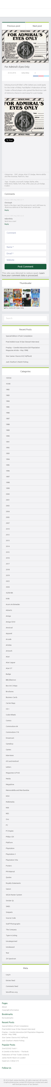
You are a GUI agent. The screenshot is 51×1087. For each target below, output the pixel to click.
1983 (8, 395)
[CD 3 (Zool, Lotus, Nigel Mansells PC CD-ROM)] (26, 299)
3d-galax (12, 181)
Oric (7, 819)
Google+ (41, 78)
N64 (7, 808)
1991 (8, 442)
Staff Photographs (13, 924)
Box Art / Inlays (11, 686)
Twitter (46, 78)
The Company (11, 929)
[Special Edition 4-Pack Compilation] (8, 290)
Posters (9, 866)
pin (35, 184)
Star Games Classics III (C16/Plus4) (19, 356)
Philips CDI (10, 837)
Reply (7, 210)
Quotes (9, 877)
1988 (8, 424)
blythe (32, 181)
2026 (8, 587)
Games (8, 749)
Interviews (10, 755)
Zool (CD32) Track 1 (9, 1048)
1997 (8, 476)
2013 (8, 540)
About (4, 1007)
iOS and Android (12, 761)
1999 (8, 488)
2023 (8, 581)
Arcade (8, 639)
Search (10, 12)
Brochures (10, 691)
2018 (8, 569)
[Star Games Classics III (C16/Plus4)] (35, 290)
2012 (8, 535)
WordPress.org (12, 992)
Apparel (9, 633)
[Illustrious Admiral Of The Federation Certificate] (14, 308)
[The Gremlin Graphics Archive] (25, 4)
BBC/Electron (11, 680)
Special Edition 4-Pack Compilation (19, 336)
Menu (47, 12)
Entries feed (10, 980)
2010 (8, 529)
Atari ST (27, 174)
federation (9, 184)
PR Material (10, 871)
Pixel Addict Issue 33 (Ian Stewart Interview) (22, 342)
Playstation (10, 848)
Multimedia (10, 802)
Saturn (8, 889)
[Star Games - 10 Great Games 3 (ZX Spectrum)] (17, 299)
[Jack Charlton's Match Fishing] (8, 299)
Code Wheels (11, 715)
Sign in (40, 12)
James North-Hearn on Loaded (13, 1058)
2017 (8, 564)
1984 (8, 401)
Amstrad (9, 627)
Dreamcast (10, 738)
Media (8, 778)
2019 (8, 575)
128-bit (8, 378)
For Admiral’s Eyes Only (17, 66)
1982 (8, 389)
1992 (8, 447)
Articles (9, 645)
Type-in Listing (11, 935)
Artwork (9, 651)
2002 (8, 506)
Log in (8, 974)
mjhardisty (25, 73)
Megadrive (10, 784)
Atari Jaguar (10, 662)
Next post (37, 26)
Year (27, 176)
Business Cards (11, 697)
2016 (8, 558)
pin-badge (41, 184)
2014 (8, 546)
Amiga (21, 174)
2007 (8, 523)
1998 (8, 482)
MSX (7, 796)
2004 (8, 511)
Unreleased (10, 947)
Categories (4, 12)
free (23, 184)
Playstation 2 (11, 854)
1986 (8, 413)
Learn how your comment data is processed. (23, 274)
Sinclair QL (10, 900)
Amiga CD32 (10, 622)
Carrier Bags (10, 703)
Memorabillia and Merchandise (17, 790)
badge (26, 181)
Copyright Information (10, 1010)
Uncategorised (11, 941)
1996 (8, 471)
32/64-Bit (9, 593)
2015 (8, 552)
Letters (8, 767)
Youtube (9, 1073)
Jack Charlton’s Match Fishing (17, 362)
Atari (8, 657)
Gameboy (9, 744)
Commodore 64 (12, 726)
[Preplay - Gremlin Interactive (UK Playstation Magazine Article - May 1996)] (26, 290)
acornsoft (20, 181)
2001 (8, 500)
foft (19, 184)
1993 (8, 453)
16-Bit (8, 384)
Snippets (9, 912)
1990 (8, 436)
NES (7, 813)
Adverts (9, 610)
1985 (8, 407)
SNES (8, 906)
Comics (8, 720)
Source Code (11, 918)
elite (36, 181)
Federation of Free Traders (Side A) (15, 1055)
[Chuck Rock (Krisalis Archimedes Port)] (35, 299)
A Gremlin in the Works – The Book (15, 1051)
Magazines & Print (13, 773)
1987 (16, 174)
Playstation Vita (12, 860)
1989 (8, 430)
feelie (15, 184)
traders (7, 186)
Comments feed (12, 986)
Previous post (13, 26)
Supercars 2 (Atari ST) (10, 1061)
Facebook (35, 78)
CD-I (7, 709)
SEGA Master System (14, 895)
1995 (8, 465)
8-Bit (8, 598)
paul (32, 184)
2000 (8, 494)
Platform (21, 176)
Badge (33, 174)
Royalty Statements (13, 883)
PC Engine (9, 831)
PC (7, 825)
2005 (8, 517)
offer (28, 184)
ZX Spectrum (11, 958)
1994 (8, 459)
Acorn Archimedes (13, 604)
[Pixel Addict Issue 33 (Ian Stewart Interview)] (17, 290)
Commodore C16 (12, 732)
